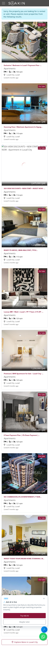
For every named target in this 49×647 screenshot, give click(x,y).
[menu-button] (3, 3)
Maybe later (24, 622)
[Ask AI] (44, 629)
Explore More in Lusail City (26, 642)
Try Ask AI (24, 615)
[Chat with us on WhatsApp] (43, 636)
